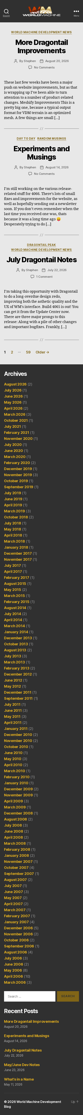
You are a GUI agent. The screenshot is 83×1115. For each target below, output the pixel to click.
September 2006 (19, 946)
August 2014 (15, 608)
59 (28, 352)
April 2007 (13, 904)
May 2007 (13, 898)
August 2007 (15, 880)
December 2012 (18, 674)
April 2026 (13, 408)
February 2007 (17, 916)
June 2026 (13, 396)
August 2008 (15, 819)
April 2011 (12, 722)
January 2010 (16, 783)
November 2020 (18, 438)
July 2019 (12, 493)
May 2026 (13, 402)
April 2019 (13, 505)
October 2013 (16, 644)
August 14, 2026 (57, 167)
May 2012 (12, 686)
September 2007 (19, 873)
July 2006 (13, 958)
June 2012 (13, 680)
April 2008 (13, 837)
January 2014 (16, 632)
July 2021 (12, 426)
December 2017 (18, 553)
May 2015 (12, 590)
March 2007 (14, 910)
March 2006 (15, 982)
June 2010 (13, 753)
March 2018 (14, 541)
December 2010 (18, 735)
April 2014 (13, 620)
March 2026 (14, 414)
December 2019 (18, 469)
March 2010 (14, 771)
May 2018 (12, 529)
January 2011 (16, 728)
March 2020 (14, 457)
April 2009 (13, 801)
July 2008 (13, 825)
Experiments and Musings (41, 152)
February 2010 (17, 777)
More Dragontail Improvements (41, 46)
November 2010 (18, 741)
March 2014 (14, 626)
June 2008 (13, 831)
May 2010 (12, 759)
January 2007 (16, 922)
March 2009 (15, 807)
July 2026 (13, 390)
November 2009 (18, 795)
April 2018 (13, 535)
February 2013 (16, 668)
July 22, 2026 (57, 270)
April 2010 (13, 765)
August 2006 (15, 952)
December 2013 (18, 638)
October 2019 (16, 481)
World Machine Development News (41, 32)
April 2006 (13, 976)
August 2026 (15, 384)
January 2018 (16, 547)
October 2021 (16, 420)
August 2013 (15, 650)
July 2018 (12, 523)
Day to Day (26, 138)
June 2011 (13, 710)
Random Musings (51, 138)
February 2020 (17, 463)
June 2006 (13, 964)
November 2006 (18, 934)
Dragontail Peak (41, 245)
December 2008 (18, 813)
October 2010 (16, 747)
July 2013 (12, 656)
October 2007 (16, 867)
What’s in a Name (19, 1079)
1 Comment (44, 277)
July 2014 (12, 614)
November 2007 (18, 861)
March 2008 (15, 843)
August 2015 (15, 583)
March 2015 (14, 596)
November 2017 (18, 559)
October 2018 (16, 517)
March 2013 (14, 662)
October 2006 (16, 940)
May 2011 (12, 716)
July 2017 (12, 565)
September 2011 (18, 698)
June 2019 (13, 499)
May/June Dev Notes (22, 1065)
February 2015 (16, 602)
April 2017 (13, 571)
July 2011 (12, 704)
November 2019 (18, 475)
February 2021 (16, 432)
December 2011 (17, 692)
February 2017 (16, 577)
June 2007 (13, 892)
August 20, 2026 (57, 61)
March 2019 (14, 511)
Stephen (30, 61)
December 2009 (18, 789)
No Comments (44, 67)
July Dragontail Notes (41, 259)
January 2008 (16, 855)
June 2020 (13, 451)
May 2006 (13, 970)
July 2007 (13, 886)
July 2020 (13, 444)
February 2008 (17, 849)
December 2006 (18, 928)
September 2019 (18, 487)
